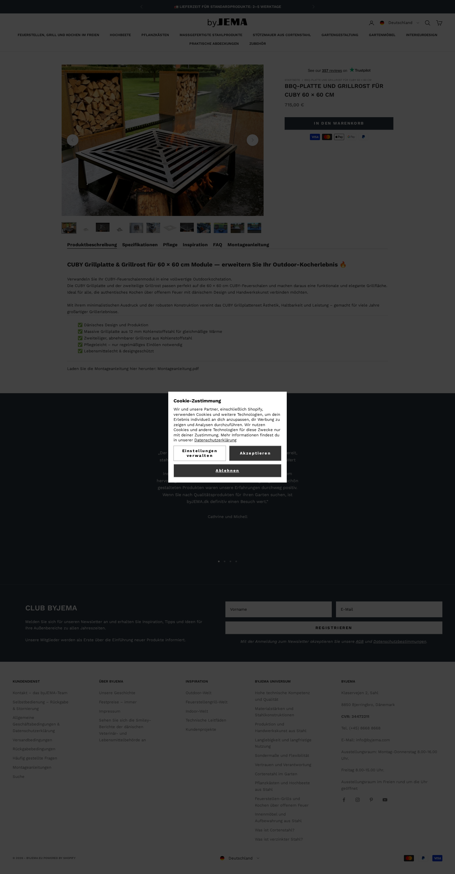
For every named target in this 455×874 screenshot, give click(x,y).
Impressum (109, 711)
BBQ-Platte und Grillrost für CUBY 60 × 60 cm (338, 79)
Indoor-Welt (197, 711)
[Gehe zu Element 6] (153, 228)
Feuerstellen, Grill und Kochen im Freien (58, 35)
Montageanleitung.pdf (178, 368)
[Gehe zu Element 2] (85, 229)
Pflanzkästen (155, 35)
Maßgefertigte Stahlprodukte (211, 35)
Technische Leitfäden (206, 720)
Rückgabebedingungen (34, 749)
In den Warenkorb (339, 123)
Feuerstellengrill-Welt (207, 702)
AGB (360, 641)
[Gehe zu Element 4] (119, 229)
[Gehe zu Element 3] (102, 227)
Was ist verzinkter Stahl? (279, 839)
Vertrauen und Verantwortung (283, 764)
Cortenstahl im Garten (276, 774)
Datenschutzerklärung (215, 440)
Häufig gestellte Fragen (35, 758)
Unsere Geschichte (117, 692)
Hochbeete (120, 35)
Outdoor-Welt (198, 692)
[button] (399, 23)
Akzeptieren (255, 453)
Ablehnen (227, 470)
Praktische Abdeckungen (214, 44)
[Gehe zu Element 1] (69, 228)
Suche (18, 776)
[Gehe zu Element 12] (254, 228)
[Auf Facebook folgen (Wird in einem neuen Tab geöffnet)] (344, 799)
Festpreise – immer (118, 702)
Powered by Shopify (59, 858)
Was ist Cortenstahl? (274, 830)
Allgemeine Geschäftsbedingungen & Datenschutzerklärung (36, 724)
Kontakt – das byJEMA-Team (40, 692)
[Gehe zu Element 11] (237, 228)
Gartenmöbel (382, 35)
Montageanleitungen (32, 767)
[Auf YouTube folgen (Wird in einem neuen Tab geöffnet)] (385, 799)
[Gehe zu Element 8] (187, 227)
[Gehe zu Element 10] (220, 228)
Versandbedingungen (32, 740)
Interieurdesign (421, 35)
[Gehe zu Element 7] (170, 228)
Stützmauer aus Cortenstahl (282, 35)
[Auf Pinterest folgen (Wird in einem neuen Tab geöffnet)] (371, 799)
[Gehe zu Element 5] (136, 228)
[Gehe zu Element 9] (203, 228)
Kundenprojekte (201, 729)
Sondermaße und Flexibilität (282, 755)
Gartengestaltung (340, 35)
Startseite (292, 79)
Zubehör (257, 44)
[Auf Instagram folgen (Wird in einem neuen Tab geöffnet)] (357, 799)
